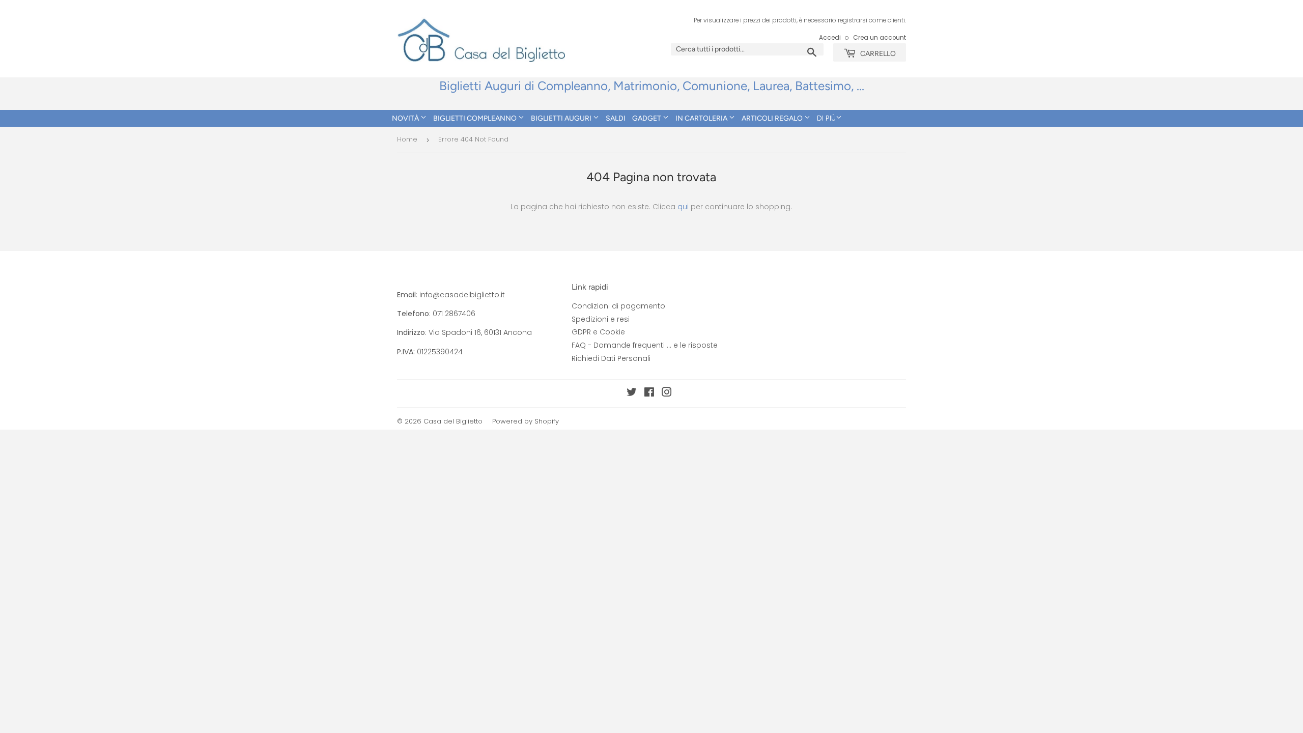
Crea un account (879, 38)
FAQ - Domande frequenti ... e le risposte (645, 345)
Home (407, 139)
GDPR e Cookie (598, 332)
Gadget (647, 118)
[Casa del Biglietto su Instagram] (667, 393)
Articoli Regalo (773, 118)
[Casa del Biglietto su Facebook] (649, 393)
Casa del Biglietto (453, 421)
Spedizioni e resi (601, 319)
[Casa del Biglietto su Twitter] (632, 393)
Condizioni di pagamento (618, 306)
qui (683, 207)
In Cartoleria (702, 118)
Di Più (826, 118)
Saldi (616, 118)
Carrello (877, 53)
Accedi (830, 38)
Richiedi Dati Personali (611, 358)
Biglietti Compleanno (475, 118)
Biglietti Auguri (562, 118)
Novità (406, 118)
